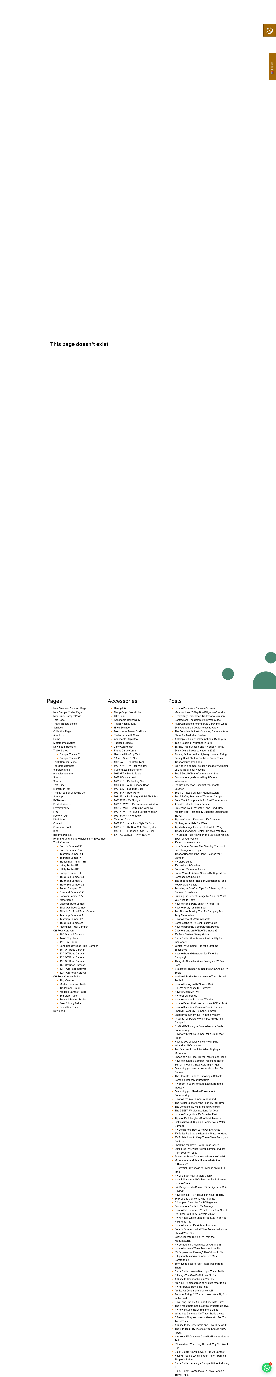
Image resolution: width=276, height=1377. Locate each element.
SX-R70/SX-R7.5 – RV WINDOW (132, 834)
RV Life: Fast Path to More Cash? (193, 1175)
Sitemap (58, 796)
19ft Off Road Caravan (72, 961)
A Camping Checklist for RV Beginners (196, 1202)
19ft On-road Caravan (72, 934)
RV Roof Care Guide (186, 995)
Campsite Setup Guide (187, 876)
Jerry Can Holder (123, 746)
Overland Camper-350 (72, 892)
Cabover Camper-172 (71, 896)
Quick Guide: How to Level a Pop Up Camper (199, 1351)
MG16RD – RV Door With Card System (135, 827)
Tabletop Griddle (123, 742)
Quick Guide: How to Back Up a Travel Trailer (200, 1271)
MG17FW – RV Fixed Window (130, 765)
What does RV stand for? (189, 1045)
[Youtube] (231, 7)
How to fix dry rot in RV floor (190, 907)
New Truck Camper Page (67, 716)
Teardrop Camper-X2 (71, 919)
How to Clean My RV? (187, 991)
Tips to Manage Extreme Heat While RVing (198, 827)
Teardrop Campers (63, 765)
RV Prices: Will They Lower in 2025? (195, 1214)
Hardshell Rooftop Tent (127, 754)
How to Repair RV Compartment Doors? (197, 926)
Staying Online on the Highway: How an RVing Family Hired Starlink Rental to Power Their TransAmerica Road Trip (201, 758)
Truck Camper (61, 842)
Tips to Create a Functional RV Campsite (197, 819)
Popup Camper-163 (70, 888)
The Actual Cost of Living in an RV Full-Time (199, 1102)
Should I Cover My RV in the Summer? (196, 1011)
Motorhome (66, 899)
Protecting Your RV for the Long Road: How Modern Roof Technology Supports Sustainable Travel (201, 812)
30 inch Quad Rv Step (126, 758)
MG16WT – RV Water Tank (129, 762)
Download (59, 1011)
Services (98, 7)
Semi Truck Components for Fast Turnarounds (201, 800)
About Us (79, 7)
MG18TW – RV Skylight (127, 800)
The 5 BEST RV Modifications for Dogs (196, 1110)
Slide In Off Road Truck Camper (77, 911)
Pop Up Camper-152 (71, 850)
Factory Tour (60, 815)
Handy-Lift (120, 708)
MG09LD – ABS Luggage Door (131, 785)
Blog (55, 831)
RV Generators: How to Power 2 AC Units (197, 1129)
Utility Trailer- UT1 (70, 869)
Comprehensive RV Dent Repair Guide (196, 922)
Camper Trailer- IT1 (70, 873)
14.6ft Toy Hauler (69, 938)
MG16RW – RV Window (127, 815)
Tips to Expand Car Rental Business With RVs (200, 831)
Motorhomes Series (64, 742)
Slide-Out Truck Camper (73, 907)
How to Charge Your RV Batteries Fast (196, 1114)
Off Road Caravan (63, 930)
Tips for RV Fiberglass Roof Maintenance (198, 1118)
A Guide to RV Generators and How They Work (200, 1325)
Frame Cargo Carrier (125, 750)
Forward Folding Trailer (73, 999)
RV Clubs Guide (183, 861)
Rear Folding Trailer (71, 1003)
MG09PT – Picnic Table (127, 773)
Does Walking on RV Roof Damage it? (196, 930)
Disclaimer (59, 819)
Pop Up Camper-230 (71, 846)
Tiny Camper (67, 980)
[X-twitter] (248, 7)
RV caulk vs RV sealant (188, 865)
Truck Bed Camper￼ (71, 922)
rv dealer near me (63, 773)
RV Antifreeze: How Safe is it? (191, 1286)
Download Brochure (64, 746)
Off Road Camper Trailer (67, 976)
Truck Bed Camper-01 (72, 880)
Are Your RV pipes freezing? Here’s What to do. (200, 1282)
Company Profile (62, 827)
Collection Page (123, 7)
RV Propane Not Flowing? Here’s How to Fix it (200, 1252)
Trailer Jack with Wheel (127, 735)
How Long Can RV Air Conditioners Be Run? (199, 1302)
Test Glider (59, 785)
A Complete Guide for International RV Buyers (200, 739)
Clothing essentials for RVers (191, 823)
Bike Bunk (119, 716)
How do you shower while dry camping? (197, 1041)
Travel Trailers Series (65, 723)
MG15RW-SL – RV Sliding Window (133, 808)
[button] (267, 1368)
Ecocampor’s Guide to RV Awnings (194, 1206)
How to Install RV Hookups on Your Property (199, 1194)
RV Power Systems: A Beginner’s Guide (196, 1309)
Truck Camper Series (65, 762)
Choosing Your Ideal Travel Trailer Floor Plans (200, 1056)
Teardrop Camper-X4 (71, 853)
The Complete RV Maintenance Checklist (197, 1106)
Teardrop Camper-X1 (71, 857)
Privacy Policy (61, 808)
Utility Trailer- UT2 (70, 865)
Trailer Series (60, 750)
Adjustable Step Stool (126, 739)
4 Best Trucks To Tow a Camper (192, 804)
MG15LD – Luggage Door (128, 788)
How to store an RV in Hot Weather (194, 999)
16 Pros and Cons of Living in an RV (195, 1198)
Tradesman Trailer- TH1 (73, 861)
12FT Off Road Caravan (73, 968)
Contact (57, 823)
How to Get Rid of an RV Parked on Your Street (201, 1210)
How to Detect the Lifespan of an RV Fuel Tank (201, 1003)
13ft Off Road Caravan (72, 953)
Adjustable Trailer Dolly (127, 719)
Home (56, 739)
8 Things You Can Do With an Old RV (195, 1275)
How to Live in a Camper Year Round (195, 1099)
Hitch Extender (122, 727)
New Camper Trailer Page (67, 712)
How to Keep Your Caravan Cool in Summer (199, 1007)
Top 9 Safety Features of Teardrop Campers (199, 796)
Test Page (59, 719)
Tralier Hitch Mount (125, 723)
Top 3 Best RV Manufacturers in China (196, 773)
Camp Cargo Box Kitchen (128, 712)
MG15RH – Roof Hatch (127, 792)
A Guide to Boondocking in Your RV (194, 1279)
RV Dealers (59, 800)
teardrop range (61, 769)
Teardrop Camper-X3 (71, 915)
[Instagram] (242, 7)
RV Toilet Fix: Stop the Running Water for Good (201, 1133)
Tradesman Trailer (70, 988)
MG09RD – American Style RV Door (134, 823)
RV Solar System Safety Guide (192, 934)
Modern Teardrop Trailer (73, 984)
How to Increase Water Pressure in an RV (197, 1248)
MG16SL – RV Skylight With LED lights (136, 796)
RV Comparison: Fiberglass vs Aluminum (198, 1244)
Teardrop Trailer (68, 995)
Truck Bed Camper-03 (72, 876)
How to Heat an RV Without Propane (195, 1225)
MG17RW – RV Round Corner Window (135, 811)
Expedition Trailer (69, 1007)
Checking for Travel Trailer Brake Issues (197, 1145)
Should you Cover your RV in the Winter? (197, 1014)
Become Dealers (153, 7)
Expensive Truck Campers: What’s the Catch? (200, 1156)
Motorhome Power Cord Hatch (131, 731)
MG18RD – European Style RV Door (134, 831)
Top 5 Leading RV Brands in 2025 (193, 742)
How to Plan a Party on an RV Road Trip (197, 903)
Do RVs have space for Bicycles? (193, 988)
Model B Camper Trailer (73, 991)
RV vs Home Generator (187, 842)
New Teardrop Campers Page (69, 708)
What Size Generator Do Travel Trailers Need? (200, 1313)
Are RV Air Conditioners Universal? (194, 1290)
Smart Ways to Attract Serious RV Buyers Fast (200, 873)
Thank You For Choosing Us (69, 792)
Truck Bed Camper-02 (72, 884)
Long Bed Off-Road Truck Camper (79, 945)
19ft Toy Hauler (68, 942)
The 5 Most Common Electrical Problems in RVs (202, 1305)
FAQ (55, 811)
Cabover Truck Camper (72, 903)
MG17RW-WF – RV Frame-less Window (136, 804)
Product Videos (61, 804)
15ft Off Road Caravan (72, 949)
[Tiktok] (237, 7)
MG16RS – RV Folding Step (129, 781)
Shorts (57, 777)
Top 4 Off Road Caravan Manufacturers (197, 792)
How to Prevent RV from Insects (192, 919)
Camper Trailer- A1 (70, 758)
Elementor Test (61, 788)
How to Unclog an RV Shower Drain (194, 984)
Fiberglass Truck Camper (74, 926)
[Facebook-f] (225, 7)
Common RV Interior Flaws (190, 869)
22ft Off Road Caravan (72, 957)
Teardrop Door (122, 819)
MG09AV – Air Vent (125, 777)
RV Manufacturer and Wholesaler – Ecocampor (79, 838)
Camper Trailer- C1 (70, 754)
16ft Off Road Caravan (72, 965)
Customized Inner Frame (128, 769)
